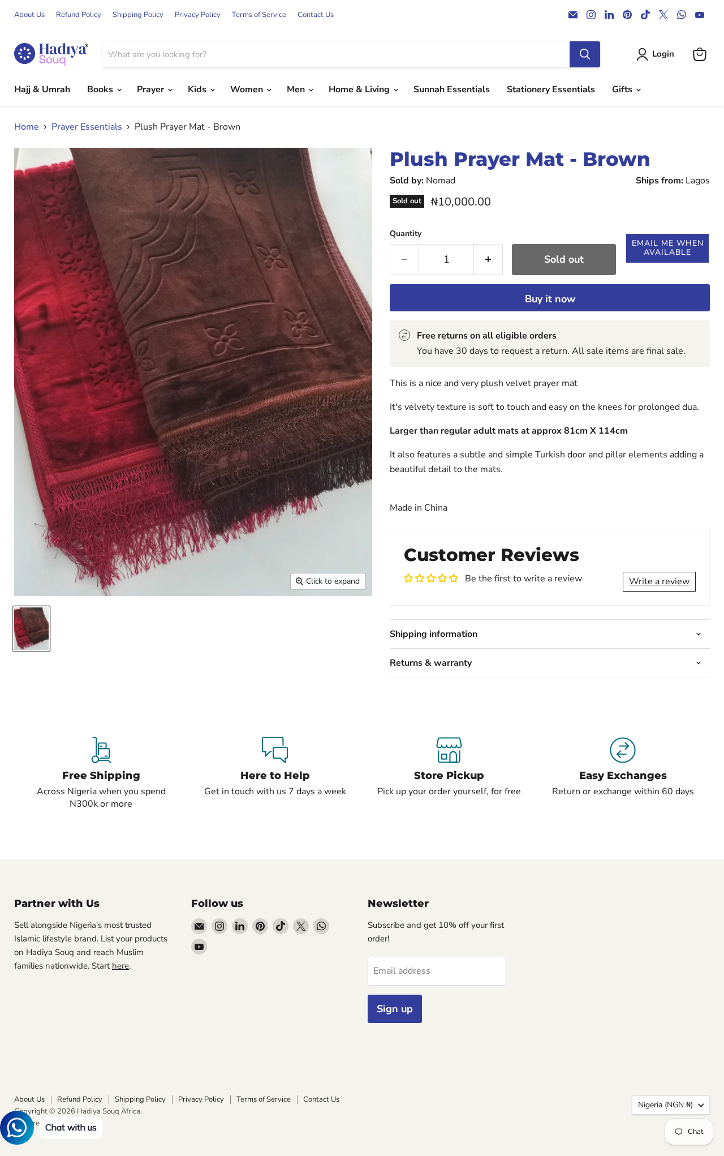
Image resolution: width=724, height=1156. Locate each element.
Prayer (151, 89)
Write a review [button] (659, 581)
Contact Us (316, 15)
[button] (667, 248)
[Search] (585, 54)
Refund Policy (78, 15)
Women (247, 89)
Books (101, 89)
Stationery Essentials (551, 89)
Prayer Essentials (86, 127)
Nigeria (665, 1104)
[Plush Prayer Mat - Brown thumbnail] (31, 628)
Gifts (623, 89)
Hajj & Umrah (42, 89)
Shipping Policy (138, 15)
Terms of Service (259, 15)
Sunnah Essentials (451, 89)
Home (26, 127)
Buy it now (550, 299)
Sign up (395, 1009)
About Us (29, 15)
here (120, 965)
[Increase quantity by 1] (488, 259)
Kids (198, 89)
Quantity (405, 233)
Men (297, 89)
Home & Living (360, 89)
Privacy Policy (198, 15)
